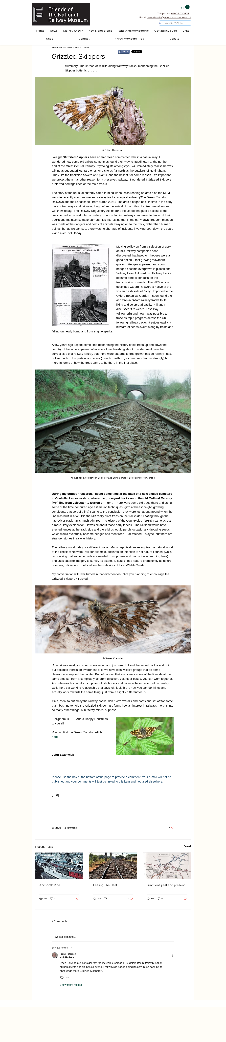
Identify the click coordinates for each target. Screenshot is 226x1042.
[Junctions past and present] (167, 866)
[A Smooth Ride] (59, 866)
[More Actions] (172, 955)
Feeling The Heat (105, 885)
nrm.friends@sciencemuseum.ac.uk (169, 17)
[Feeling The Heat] (113, 866)
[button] (185, 7)
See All (187, 846)
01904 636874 (180, 13)
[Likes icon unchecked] (62, 978)
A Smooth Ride (49, 885)
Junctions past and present (166, 885)
